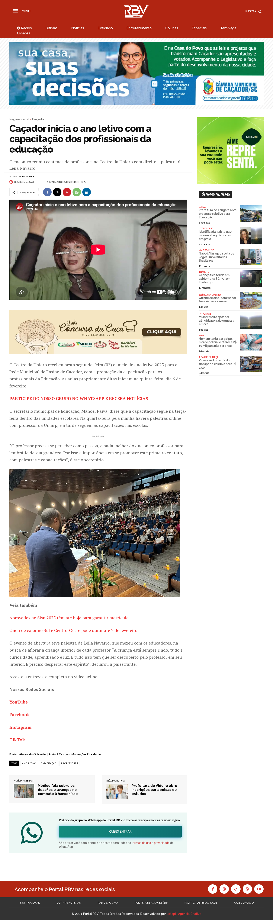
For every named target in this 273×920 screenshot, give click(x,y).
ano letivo (29, 763)
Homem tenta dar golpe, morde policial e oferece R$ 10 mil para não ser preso (218, 342)
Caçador (38, 119)
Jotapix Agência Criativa (184, 914)
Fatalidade (205, 313)
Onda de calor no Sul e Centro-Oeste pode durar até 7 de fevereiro (73, 630)
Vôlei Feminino (206, 250)
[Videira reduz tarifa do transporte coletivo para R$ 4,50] (251, 364)
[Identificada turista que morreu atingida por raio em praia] (251, 235)
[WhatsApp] (77, 192)
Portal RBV (26, 176)
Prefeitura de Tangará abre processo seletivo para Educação (217, 213)
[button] (254, 11)
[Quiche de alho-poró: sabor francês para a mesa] (251, 300)
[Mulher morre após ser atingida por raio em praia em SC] (251, 320)
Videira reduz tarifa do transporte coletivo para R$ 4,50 (217, 364)
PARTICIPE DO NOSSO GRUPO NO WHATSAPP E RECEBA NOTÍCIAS (78, 398)
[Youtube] (259, 889)
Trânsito (204, 271)
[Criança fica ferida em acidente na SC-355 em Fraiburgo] (251, 278)
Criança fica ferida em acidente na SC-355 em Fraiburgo (214, 278)
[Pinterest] (67, 192)
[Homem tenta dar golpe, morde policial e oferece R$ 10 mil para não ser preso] (251, 342)
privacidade (162, 843)
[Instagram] (224, 889)
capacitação (49, 763)
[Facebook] (47, 192)
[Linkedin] (86, 192)
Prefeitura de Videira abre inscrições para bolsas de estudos (154, 790)
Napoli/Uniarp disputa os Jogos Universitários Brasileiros (216, 257)
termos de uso (141, 843)
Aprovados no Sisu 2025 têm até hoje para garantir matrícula (69, 618)
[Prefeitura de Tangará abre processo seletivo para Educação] (251, 213)
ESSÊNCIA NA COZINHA (210, 294)
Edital (202, 206)
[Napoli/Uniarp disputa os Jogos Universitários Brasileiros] (251, 257)
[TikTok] (235, 889)
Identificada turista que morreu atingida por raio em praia (215, 235)
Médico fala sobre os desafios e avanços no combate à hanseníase (58, 790)
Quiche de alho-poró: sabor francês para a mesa (217, 299)
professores (69, 763)
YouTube (18, 702)
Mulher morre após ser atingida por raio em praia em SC (216, 320)
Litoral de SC (206, 228)
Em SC (202, 335)
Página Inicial (19, 119)
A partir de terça (208, 357)
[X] (57, 192)
